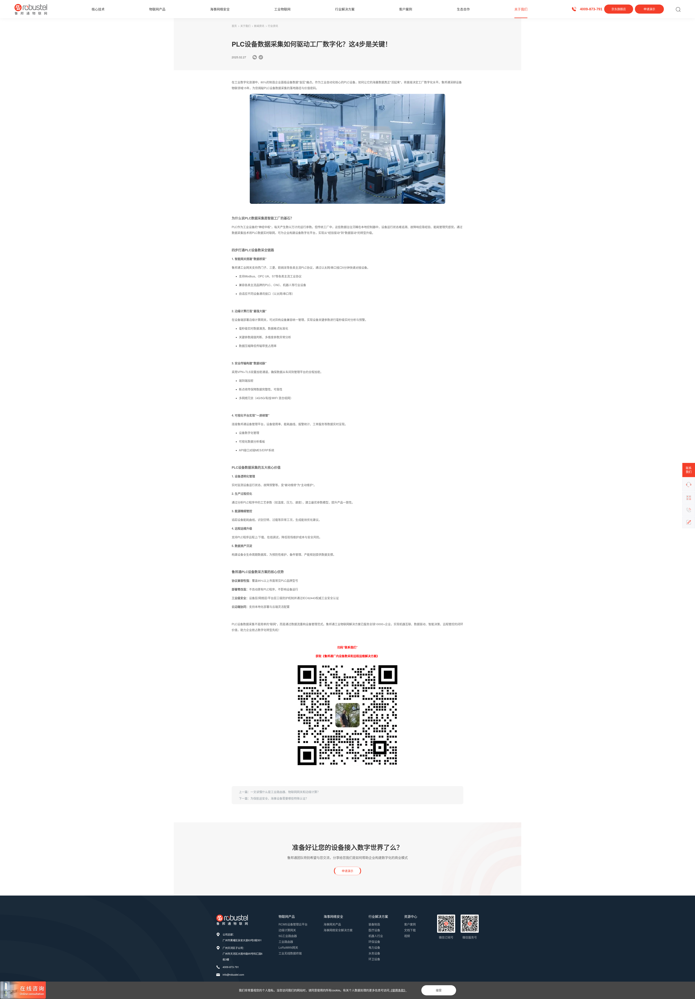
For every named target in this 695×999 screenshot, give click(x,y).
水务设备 (374, 953)
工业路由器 (286, 942)
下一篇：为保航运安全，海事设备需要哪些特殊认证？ (273, 798)
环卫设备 (374, 959)
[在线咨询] (689, 484)
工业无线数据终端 (290, 953)
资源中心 (410, 916)
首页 (234, 26)
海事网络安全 (220, 9)
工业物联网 (282, 9)
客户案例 (405, 9)
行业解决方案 (345, 9)
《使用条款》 (398, 990)
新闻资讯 (259, 26)
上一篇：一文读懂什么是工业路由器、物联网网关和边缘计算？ (279, 792)
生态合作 (463, 9)
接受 (439, 990)
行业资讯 (273, 26)
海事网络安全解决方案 (338, 930)
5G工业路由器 (288, 936)
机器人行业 (375, 936)
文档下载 (410, 930)
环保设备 (374, 942)
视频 (407, 936)
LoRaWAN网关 (288, 947)
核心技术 (98, 9)
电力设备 (374, 947)
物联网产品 (157, 9)
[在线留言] (688, 522)
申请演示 (649, 9)
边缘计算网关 (287, 930)
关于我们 (520, 9)
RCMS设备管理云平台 (293, 924)
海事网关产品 (332, 924)
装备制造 (374, 924)
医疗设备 (374, 930)
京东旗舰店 (618, 9)
